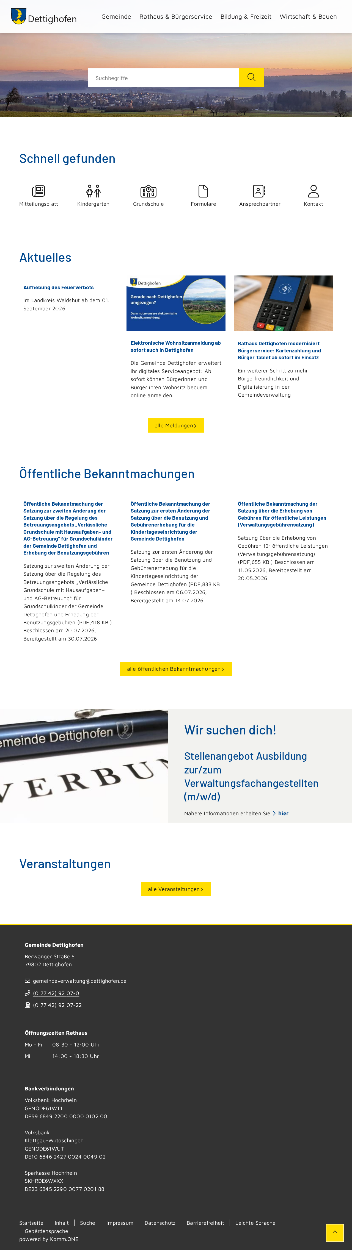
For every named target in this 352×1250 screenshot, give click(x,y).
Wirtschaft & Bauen (308, 16)
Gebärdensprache (46, 1231)
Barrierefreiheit (205, 1223)
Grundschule (148, 204)
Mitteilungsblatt (38, 204)
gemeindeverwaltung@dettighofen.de (80, 981)
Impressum (119, 1223)
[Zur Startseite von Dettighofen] (44, 16)
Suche (87, 1223)
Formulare (203, 204)
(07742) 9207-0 (56, 993)
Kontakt (313, 204)
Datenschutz (160, 1223)
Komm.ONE (64, 1239)
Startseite (31, 1223)
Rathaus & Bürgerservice (175, 16)
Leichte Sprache (255, 1223)
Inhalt (62, 1223)
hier (283, 813)
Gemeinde (116, 16)
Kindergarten (93, 204)
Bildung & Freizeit (246, 16)
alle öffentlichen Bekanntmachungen (174, 669)
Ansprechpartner (258, 204)
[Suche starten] (251, 77)
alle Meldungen (174, 425)
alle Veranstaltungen (174, 889)
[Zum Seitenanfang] (335, 1233)
